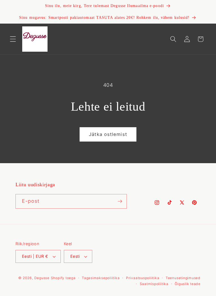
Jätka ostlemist (108, 134)
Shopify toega (63, 278)
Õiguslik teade (188, 284)
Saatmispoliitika (154, 284)
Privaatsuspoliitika (142, 278)
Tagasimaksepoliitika (101, 278)
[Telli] (120, 201)
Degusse (42, 278)
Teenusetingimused (183, 278)
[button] (13, 39)
